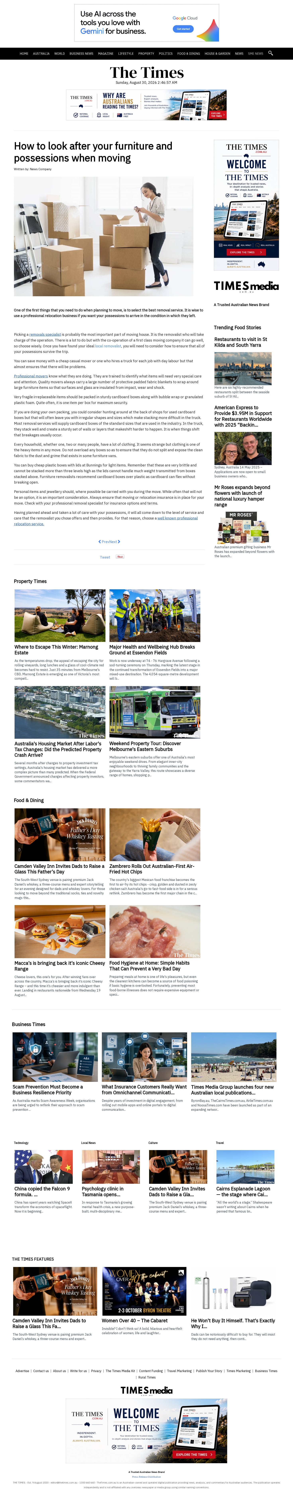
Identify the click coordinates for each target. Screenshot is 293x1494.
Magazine (105, 53)
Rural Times (147, 1377)
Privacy (96, 1371)
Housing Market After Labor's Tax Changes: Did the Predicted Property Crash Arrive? (58, 749)
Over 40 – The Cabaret (135, 1320)
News (239, 53)
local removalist (108, 346)
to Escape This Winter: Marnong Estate (56, 650)
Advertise (22, 1371)
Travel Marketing (179, 1371)
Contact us (41, 1371)
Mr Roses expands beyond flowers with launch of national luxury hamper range (242, 496)
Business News (81, 53)
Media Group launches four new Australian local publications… (232, 1090)
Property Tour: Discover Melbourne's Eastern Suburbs (145, 746)
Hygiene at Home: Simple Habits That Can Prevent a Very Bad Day (149, 966)
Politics (166, 53)
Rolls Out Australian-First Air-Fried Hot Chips (152, 869)
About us (59, 1371)
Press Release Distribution (146, 1476)
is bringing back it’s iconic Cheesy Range (60, 966)
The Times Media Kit (120, 1371)
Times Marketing (238, 1371)
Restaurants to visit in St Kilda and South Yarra (240, 342)
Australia (41, 53)
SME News (255, 53)
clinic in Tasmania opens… (103, 1191)
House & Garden (217, 53)
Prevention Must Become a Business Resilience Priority (48, 1089)
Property (146, 53)
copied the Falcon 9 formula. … (42, 1191)
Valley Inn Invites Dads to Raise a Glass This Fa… (49, 1323)
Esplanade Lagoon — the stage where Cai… (243, 1191)
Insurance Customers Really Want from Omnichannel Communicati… (144, 1089)
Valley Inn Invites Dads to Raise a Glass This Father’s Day (59, 869)
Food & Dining (188, 53)
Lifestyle (126, 53)
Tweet (105, 557)
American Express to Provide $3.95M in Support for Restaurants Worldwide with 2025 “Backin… (243, 416)
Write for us (78, 1371)
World (59, 53)
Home (24, 53)
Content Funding (151, 1371)
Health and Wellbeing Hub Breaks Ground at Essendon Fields (152, 650)
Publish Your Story (209, 1371)
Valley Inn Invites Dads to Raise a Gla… (177, 1191)
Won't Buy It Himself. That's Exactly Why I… (233, 1323)
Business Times (266, 1371)
